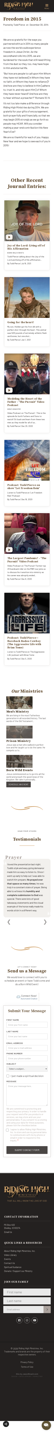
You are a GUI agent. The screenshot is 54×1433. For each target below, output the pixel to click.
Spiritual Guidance (12, 1267)
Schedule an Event (18, 784)
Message (11, 1081)
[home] (19, 6)
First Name (12, 1020)
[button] (6, 1424)
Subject (11, 1064)
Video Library (10, 1255)
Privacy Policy (27, 1362)
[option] (27, 892)
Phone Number (14, 1053)
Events (7, 1259)
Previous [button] (9, 921)
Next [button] (45, 921)
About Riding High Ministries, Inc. (19, 1251)
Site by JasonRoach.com (27, 1375)
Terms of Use (27, 1366)
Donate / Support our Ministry (18, 1271)
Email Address (14, 1043)
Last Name (12, 1031)
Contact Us (9, 1263)
